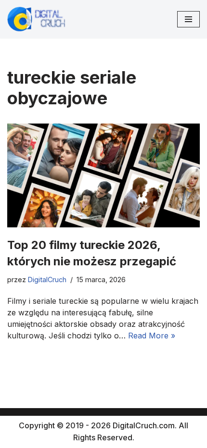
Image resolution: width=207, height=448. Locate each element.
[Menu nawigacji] (188, 19)
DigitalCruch (47, 279)
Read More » (151, 335)
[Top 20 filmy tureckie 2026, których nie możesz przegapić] (103, 175)
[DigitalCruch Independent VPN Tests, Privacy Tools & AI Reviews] (36, 19)
